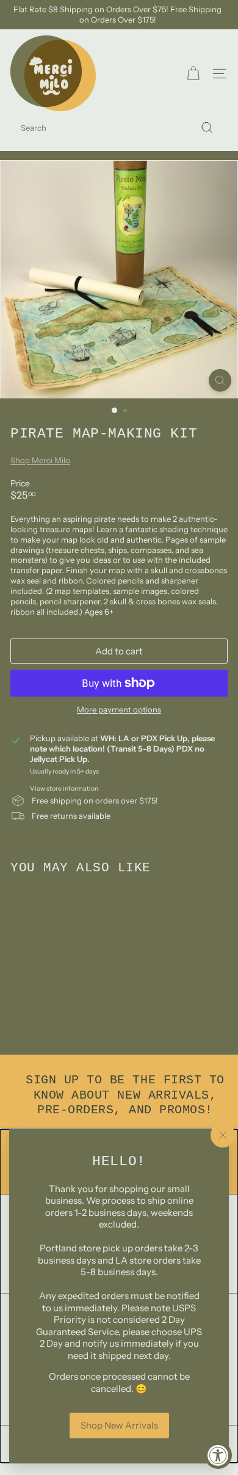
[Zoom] (220, 380)
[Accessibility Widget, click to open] (218, 1455)
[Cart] (193, 74)
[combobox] (119, 128)
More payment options (119, 709)
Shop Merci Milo (40, 460)
